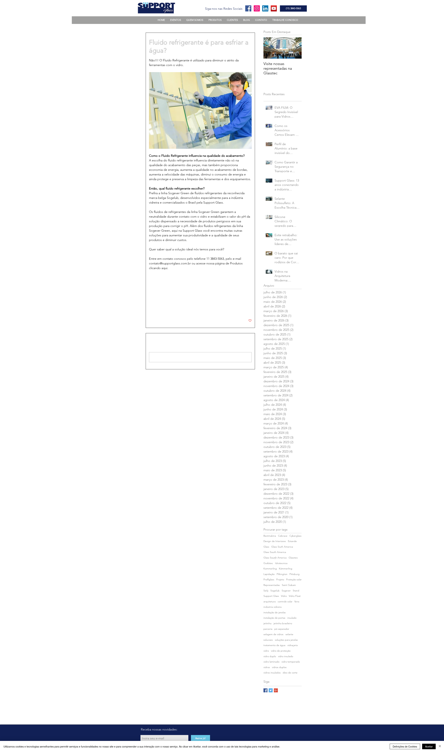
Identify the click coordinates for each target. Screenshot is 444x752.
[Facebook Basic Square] (265, 690)
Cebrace (282, 535)
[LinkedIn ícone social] (265, 8)
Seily (265, 590)
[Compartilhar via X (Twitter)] (159, 310)
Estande (292, 541)
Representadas (271, 585)
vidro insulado (285, 656)
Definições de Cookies (405, 746)
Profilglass (268, 579)
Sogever (286, 590)
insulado (291, 617)
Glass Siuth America (282, 546)
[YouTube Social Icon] (274, 8)
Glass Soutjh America (275, 557)
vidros (167, 286)
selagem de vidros (273, 634)
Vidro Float (295, 596)
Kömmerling (285, 568)
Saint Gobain (289, 585)
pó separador (281, 628)
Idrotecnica (281, 563)
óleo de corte (290, 672)
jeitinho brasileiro (283, 623)
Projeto (280, 579)
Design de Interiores (274, 541)
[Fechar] (440, 746)
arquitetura (269, 601)
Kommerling (270, 568)
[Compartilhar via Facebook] (150, 310)
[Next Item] (296, 48)
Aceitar (429, 746)
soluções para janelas (286, 639)
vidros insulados (272, 672)
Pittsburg (294, 574)
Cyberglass (295, 535)
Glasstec (293, 557)
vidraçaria (292, 645)
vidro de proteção (281, 650)
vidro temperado (290, 661)
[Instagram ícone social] (257, 8)
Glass (266, 546)
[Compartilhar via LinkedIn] (167, 310)
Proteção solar (294, 579)
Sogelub (275, 590)
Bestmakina (269, 535)
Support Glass (271, 596)
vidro (266, 650)
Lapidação (269, 574)
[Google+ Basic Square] (276, 690)
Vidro (284, 596)
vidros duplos (279, 667)
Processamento (157, 293)
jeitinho (267, 623)
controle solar (285, 601)
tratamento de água (274, 645)
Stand (296, 590)
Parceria (153, 298)
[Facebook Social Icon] (248, 8)
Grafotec (268, 563)
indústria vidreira (272, 606)
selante (289, 634)
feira (296, 601)
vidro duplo (269, 656)
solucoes (155, 286)
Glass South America (274, 552)
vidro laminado (271, 661)
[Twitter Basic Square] (271, 690)
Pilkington (282, 574)
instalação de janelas (274, 612)
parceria (179, 286)
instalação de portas (274, 617)
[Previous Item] (269, 48)
